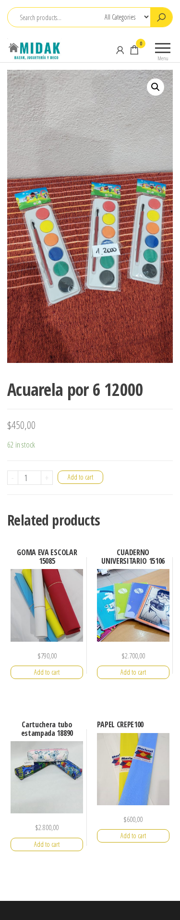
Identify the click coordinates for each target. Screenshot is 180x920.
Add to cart (80, 477)
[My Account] (120, 49)
